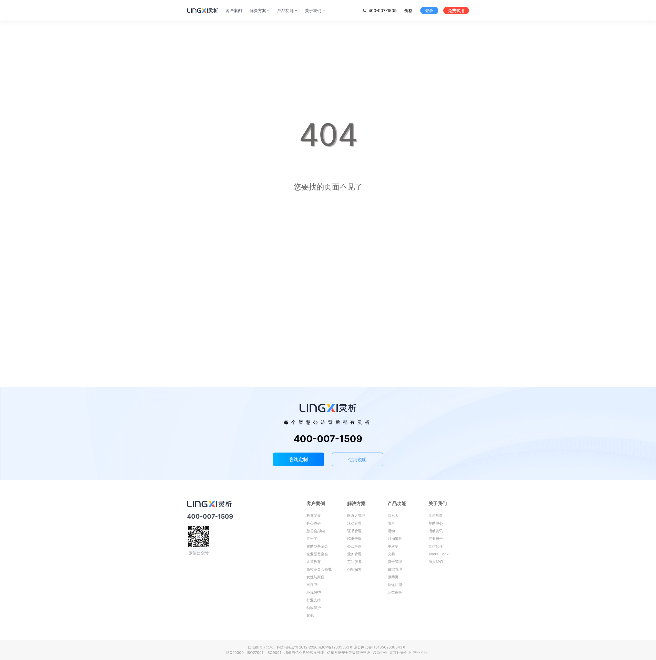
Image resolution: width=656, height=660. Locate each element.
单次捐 (393, 546)
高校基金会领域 (319, 569)
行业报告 (435, 538)
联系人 (393, 515)
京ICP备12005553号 (336, 647)
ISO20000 (236, 652)
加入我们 (435, 561)
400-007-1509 (382, 10)
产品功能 (285, 10)
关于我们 (313, 10)
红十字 (311, 538)
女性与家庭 (315, 577)
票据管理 (395, 569)
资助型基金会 (317, 546)
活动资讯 (435, 531)
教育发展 (313, 515)
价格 (408, 10)
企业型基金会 (317, 554)
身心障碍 (313, 523)
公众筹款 (354, 546)
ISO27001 (256, 652)
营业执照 (420, 652)
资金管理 (395, 561)
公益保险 (395, 592)
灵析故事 (435, 515)
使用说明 (357, 459)
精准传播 (354, 538)
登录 (429, 10)
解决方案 (258, 10)
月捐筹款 (395, 538)
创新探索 (354, 569)
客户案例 (233, 10)
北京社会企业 (400, 652)
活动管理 (354, 523)
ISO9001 (274, 652)
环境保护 (313, 592)
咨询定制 (298, 459)
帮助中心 (435, 523)
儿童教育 (313, 561)
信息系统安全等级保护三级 (349, 652)
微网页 (393, 577)
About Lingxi (438, 554)
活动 (391, 531)
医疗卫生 (313, 584)
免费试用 (456, 10)
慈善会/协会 (316, 531)
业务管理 (354, 554)
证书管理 (354, 531)
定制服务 (354, 561)
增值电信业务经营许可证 (305, 652)
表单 (391, 523)
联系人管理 (356, 515)
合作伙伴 (435, 546)
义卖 (391, 554)
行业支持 (313, 600)
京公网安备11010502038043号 (380, 647)
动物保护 (313, 607)
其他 (310, 615)
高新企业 (380, 652)
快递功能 (395, 584)
